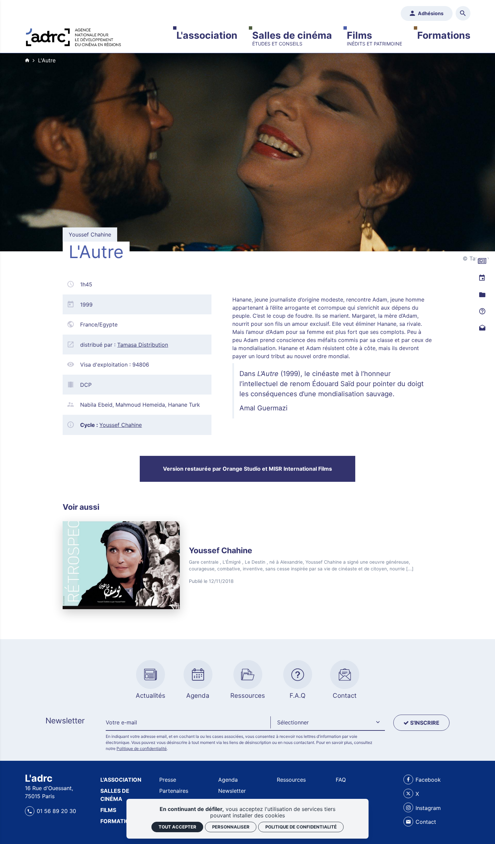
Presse (167, 779)
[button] (327, 723)
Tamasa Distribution (142, 344)
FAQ (341, 779)
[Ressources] (482, 295)
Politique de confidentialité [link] (301, 827)
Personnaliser (231, 827)
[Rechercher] (463, 13)
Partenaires (173, 790)
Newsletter (232, 790)
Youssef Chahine (120, 424)
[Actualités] (482, 262)
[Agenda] (482, 278)
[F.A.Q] (482, 312)
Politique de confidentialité (142, 748)
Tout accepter (177, 827)
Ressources (291, 779)
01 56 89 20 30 (56, 811)
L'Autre (47, 60)
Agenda (228, 779)
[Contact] (482, 329)
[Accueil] (73, 35)
